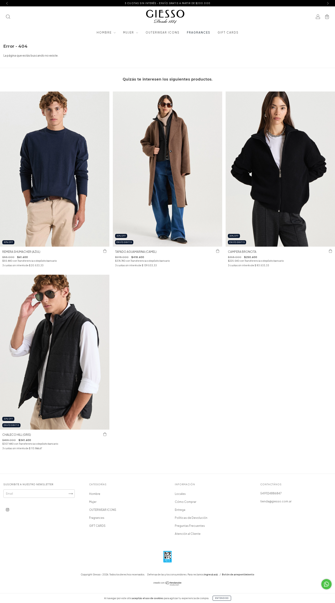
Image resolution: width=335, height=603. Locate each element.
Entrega (180, 510)
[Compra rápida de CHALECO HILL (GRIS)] (104, 434)
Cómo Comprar (185, 502)
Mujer (129, 32)
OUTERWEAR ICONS (163, 32)
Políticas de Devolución (191, 517)
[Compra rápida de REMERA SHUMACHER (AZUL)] (104, 251)
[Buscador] (8, 17)
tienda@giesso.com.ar (275, 501)
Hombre (105, 32)
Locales (180, 494)
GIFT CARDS (228, 32)
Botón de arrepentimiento (238, 574)
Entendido (222, 598)
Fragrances (198, 32)
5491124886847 (271, 493)
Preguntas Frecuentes (190, 525)
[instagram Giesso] (7, 510)
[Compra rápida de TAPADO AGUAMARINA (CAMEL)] (217, 251)
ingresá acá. (211, 574)
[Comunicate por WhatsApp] (326, 584)
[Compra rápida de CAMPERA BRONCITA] (330, 251)
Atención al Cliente (188, 533)
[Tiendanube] (167, 584)
